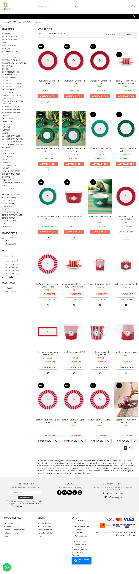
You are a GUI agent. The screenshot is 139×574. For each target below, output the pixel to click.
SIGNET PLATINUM (9, 221)
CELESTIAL (6, 54)
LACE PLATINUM (8, 153)
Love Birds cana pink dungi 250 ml (100, 353)
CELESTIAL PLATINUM (11, 60)
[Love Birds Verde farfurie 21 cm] (47, 196)
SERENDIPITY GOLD (10, 212)
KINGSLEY (6, 147)
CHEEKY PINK (7, 66)
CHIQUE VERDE (8, 89)
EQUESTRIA (6, 98)
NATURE (5, 168)
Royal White (7, 206)
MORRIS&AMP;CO (9, 165)
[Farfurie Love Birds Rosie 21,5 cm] (74, 60)
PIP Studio (8, 244)
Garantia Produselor (46, 529)
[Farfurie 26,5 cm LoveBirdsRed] (126, 196)
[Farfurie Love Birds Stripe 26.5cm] (47, 399)
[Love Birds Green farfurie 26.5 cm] (74, 128)
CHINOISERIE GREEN (10, 72)
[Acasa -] (15, 7)
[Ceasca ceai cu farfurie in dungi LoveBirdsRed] (74, 263)
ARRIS (4, 42)
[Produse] (4, 17)
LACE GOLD (6, 150)
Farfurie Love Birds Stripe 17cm (99, 421)
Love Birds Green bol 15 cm (100, 217)
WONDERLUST (8, 227)
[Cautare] (76, 7)
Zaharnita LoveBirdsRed (126, 284)
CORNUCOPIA (7, 92)
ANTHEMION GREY (9, 39)
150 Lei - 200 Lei (10, 267)
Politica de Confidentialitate (15, 529)
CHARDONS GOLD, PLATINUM (14, 63)
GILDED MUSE (7, 118)
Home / (7, 22)
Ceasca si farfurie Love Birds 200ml (126, 421)
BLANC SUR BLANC (9, 45)
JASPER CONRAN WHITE (11, 141)
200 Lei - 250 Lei (10, 270)
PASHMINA (6, 180)
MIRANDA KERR (8, 162)
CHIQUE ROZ (7, 80)
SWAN (4, 224)
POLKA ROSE (7, 191)
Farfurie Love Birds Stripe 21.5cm (73, 421)
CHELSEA (5, 69)
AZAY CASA (8, 237)
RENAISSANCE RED (9, 200)
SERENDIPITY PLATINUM (12, 215)
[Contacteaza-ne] (134, 16)
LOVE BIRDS (7, 156)
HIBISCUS (6, 127)
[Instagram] (80, 492)
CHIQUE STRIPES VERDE (11, 86)
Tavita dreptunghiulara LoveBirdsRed (47, 353)
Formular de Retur (45, 533)
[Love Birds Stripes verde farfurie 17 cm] (126, 128)
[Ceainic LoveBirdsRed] (100, 263)
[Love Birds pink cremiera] (126, 331)
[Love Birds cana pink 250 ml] (74, 331)
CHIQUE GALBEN (9, 77)
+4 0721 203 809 (114, 493)
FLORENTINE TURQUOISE (12, 106)
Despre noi (8, 523)
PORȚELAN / (17, 22)
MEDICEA (6, 159)
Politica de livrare (11, 533)
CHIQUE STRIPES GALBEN (12, 83)
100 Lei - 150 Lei (10, 264)
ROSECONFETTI (8, 203)
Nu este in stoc (10, 291)
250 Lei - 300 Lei (10, 274)
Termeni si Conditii (11, 526)
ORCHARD (6, 177)
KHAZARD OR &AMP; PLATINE (14, 144)
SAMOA (5, 209)
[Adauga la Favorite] (48, 102)
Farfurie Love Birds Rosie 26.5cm (48, 82)
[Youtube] (64, 492)
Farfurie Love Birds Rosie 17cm (100, 82)
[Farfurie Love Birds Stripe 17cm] (100, 399)
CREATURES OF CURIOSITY (12, 95)
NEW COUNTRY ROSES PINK (13, 171)
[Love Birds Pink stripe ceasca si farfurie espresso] (126, 60)
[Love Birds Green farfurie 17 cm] (100, 128)
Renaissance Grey (9, 197)
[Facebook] (59, 492)
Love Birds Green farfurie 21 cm (47, 149)
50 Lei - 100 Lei (10, 261)
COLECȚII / (28, 22)
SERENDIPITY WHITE (10, 218)
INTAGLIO (6, 130)
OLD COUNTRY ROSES (11, 174)
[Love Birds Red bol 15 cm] (74, 196)
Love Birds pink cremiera (126, 352)
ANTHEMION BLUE (9, 36)
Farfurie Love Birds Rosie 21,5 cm (74, 82)
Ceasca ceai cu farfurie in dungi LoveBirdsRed (73, 285)
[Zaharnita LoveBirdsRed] (126, 263)
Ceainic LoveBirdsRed (100, 284)
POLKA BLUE (7, 188)
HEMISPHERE (7, 124)
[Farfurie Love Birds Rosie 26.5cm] (47, 60)
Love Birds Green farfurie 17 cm (100, 149)
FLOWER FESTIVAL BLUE (11, 109)
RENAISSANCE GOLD (10, 194)
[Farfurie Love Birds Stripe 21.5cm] (74, 399)
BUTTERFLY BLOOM (10, 51)
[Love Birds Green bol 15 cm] (100, 196)
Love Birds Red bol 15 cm (73, 216)
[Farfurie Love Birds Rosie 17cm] (100, 60)
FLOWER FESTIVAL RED (11, 112)
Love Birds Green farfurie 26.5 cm (73, 149)
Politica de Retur (44, 526)
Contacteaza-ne (83, 560)
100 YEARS (6, 33)
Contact (7, 536)
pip (5, 241)
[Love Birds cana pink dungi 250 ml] (100, 331)
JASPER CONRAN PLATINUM (13, 139)
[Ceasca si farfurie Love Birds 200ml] (126, 399)
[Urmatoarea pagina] (133, 448)
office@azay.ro (115, 497)
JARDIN (5, 133)
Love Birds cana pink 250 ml (74, 353)
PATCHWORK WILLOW (11, 183)
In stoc (7, 288)
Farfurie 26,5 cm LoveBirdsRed (126, 217)
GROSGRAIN (7, 121)
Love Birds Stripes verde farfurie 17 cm (126, 149)
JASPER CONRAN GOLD (11, 136)
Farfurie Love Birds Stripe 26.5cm (47, 421)
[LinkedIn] (69, 492)
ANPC (40, 536)
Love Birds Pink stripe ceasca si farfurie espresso (126, 82)
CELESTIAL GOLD (9, 57)
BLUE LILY (6, 48)
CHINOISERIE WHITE (10, 74)
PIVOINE (5, 185)
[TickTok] (74, 492)
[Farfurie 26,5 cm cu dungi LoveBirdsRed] (47, 263)
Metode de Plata (44, 523)
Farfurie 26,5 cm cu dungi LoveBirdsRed (47, 285)
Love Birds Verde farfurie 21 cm (48, 217)
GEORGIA (6, 115)
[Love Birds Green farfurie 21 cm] (47, 128)
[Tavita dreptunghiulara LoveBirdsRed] (47, 331)
